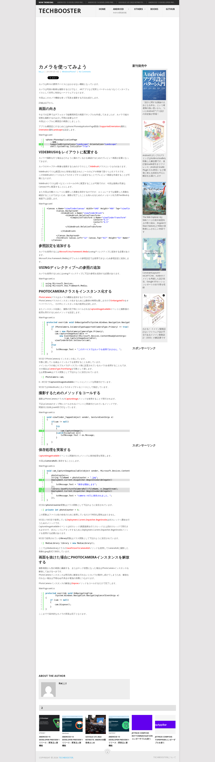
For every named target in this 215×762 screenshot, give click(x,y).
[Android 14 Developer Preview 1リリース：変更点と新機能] (72, 724)
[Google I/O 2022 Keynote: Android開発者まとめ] (95, 724)
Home (102, 9)
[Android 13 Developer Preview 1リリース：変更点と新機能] (119, 724)
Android (120, 11)
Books (154, 9)
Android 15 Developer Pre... (70, 2)
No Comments (85, 72)
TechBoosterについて (164, 757)
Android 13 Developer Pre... (161, 2)
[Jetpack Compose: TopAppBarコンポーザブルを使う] (165, 724)
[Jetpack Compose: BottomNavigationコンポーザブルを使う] (142, 722)
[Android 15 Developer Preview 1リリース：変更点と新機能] (49, 724)
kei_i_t (41, 72)
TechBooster (60, 11)
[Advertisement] (107, 38)
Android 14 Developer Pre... (101, 2)
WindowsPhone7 (69, 72)
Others (138, 9)
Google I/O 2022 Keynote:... (131, 2)
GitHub (170, 9)
